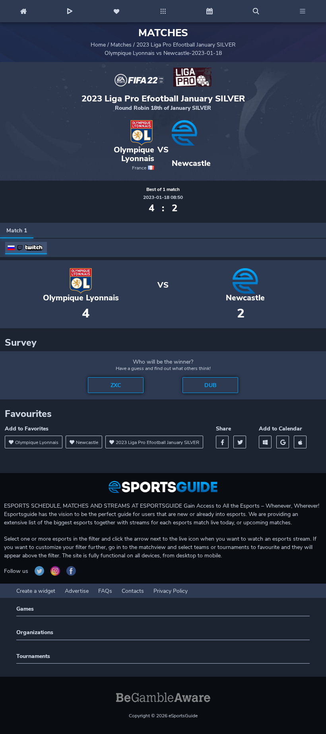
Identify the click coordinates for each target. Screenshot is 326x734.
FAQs (105, 591)
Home (98, 45)
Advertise (77, 591)
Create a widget (35, 591)
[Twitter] (239, 442)
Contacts (133, 591)
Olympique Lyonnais (134, 154)
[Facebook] (222, 442)
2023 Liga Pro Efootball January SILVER (186, 45)
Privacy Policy (170, 591)
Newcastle (191, 163)
